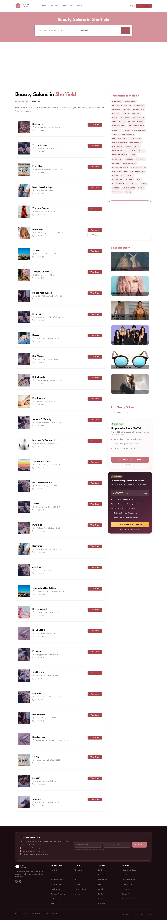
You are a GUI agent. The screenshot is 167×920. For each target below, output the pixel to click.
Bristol (100, 889)
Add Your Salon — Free (131, 460)
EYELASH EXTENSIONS (136, 126)
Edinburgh (101, 894)
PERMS (139, 179)
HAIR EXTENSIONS (134, 138)
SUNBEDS (115, 188)
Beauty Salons (79, 875)
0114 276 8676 (39, 510)
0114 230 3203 (39, 489)
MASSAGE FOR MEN (130, 163)
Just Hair (36, 567)
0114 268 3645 (40, 784)
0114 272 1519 (39, 805)
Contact (79, 6)
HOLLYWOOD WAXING (132, 147)
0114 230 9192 (39, 468)
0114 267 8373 (39, 278)
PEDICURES (130, 179)
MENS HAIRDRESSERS (119, 171)
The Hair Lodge (40, 145)
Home (17, 101)
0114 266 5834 (40, 173)
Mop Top (36, 314)
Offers (95, 235)
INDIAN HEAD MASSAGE (136, 151)
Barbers (53, 903)
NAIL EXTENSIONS (127, 175)
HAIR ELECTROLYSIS (119, 138)
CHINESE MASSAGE (118, 122)
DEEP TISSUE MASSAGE (136, 122)
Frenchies (37, 166)
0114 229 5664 (40, 531)
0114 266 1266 (39, 615)
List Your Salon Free (128, 880)
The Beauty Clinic (41, 462)
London (100, 870)
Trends (35, 504)
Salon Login (126, 889)
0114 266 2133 (39, 700)
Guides (64, 6)
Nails (52, 875)
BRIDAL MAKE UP (139, 117)
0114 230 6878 (40, 404)
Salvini (35, 757)
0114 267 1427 (39, 257)
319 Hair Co (38, 672)
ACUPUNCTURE (130, 101)
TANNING (141, 188)
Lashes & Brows (56, 899)
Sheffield (65, 94)
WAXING (128, 192)
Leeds (100, 884)
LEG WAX (133, 155)
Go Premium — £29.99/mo (130, 524)
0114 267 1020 (39, 341)
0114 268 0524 (40, 194)
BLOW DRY (126, 113)
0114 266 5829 (40, 299)
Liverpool (101, 903)
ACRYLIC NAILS (117, 101)
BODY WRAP (136, 113)
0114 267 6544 (40, 320)
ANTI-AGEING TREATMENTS (121, 105)
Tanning (77, 894)
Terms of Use (138, 914)
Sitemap (149, 914)
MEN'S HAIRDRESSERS (138, 167)
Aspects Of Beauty (41, 419)
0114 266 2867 (40, 573)
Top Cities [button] (54, 6)
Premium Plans (127, 884)
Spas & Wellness (80, 889)
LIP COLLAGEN (117, 159)
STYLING (144, 184)
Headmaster (38, 715)
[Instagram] (16, 882)
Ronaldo (36, 694)
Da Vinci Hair (39, 630)
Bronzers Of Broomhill (43, 440)
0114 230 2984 (40, 151)
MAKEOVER (129, 159)
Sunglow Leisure (40, 272)
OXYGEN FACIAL (117, 179)
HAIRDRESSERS (117, 147)
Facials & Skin (55, 889)
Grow (72, 6)
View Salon (94, 125)
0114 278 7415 (39, 679)
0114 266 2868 (40, 552)
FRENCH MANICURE (138, 130)
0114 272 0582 (40, 130)
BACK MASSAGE (138, 109)
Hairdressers (79, 870)
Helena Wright (39, 609)
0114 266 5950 (40, 658)
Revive (35, 335)
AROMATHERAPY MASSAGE (121, 109)
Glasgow (101, 899)
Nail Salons (78, 880)
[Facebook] (20, 882)
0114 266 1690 (40, 362)
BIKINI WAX (116, 113)
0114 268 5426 (40, 426)
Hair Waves (38, 356)
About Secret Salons (129, 899)
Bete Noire (37, 124)
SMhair (36, 778)
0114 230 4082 (40, 763)
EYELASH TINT (117, 130)
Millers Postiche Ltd (42, 293)
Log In (132, 6)
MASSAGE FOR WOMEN (120, 167)
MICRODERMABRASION (137, 171)
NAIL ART (115, 175)
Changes (36, 799)
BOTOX (114, 117)
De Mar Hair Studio (42, 483)
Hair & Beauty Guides (129, 870)
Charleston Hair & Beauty (45, 588)
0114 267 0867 (40, 636)
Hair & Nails (38, 377)
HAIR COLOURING (128, 134)
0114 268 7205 (40, 594)
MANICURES (116, 163)
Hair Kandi (37, 230)
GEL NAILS (115, 134)
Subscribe (141, 845)
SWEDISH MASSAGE (128, 188)
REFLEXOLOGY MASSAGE (120, 184)
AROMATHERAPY (139, 105)
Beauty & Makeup (57, 880)
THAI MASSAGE (117, 192)
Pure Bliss (37, 525)
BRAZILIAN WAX (125, 117)
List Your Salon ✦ (144, 6)
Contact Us (125, 894)
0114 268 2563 (40, 215)
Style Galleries (127, 875)
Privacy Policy (126, 914)
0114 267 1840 (39, 721)
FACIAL (127, 130)
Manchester (102, 875)
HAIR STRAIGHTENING (119, 142)
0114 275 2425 (39, 236)
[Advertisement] (83, 60)
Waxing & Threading (58, 894)
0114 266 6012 (39, 447)
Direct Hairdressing (42, 187)
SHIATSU (135, 184)
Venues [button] (43, 6)
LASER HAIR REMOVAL (119, 155)
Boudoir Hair (38, 737)
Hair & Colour (55, 870)
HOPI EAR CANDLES (119, 151)
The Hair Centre (40, 208)
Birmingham (102, 880)
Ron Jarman (38, 398)
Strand (35, 251)
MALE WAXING (140, 159)
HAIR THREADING (135, 142)
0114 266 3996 (40, 383)
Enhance (36, 651)
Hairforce (37, 546)
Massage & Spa (56, 884)
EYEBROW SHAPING (119, 126)
